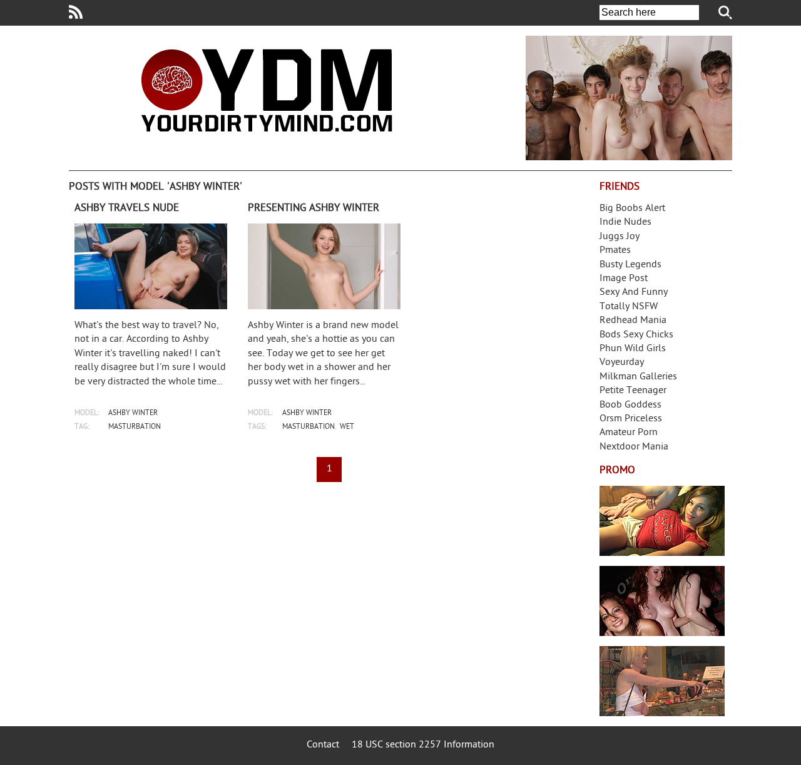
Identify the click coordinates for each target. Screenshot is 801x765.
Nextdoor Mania (633, 447)
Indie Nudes (625, 222)
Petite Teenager (632, 391)
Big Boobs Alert (632, 208)
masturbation (134, 427)
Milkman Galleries (638, 377)
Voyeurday (621, 362)
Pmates (615, 250)
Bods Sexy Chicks (636, 335)
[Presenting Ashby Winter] (324, 266)
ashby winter (133, 413)
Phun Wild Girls (632, 349)
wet (347, 427)
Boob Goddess (630, 405)
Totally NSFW (628, 307)
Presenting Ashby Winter (313, 208)
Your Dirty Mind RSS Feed (76, 12)
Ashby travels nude (126, 208)
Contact (323, 745)
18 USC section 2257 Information (423, 745)
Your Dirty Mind (266, 90)
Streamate (662, 521)
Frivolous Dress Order (662, 681)
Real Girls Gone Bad (662, 601)
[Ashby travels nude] (150, 266)
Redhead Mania (632, 320)
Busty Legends (630, 265)
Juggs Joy (619, 237)
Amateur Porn (628, 432)
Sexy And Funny (633, 292)
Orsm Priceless (630, 419)
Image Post (623, 278)
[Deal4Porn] (629, 98)
